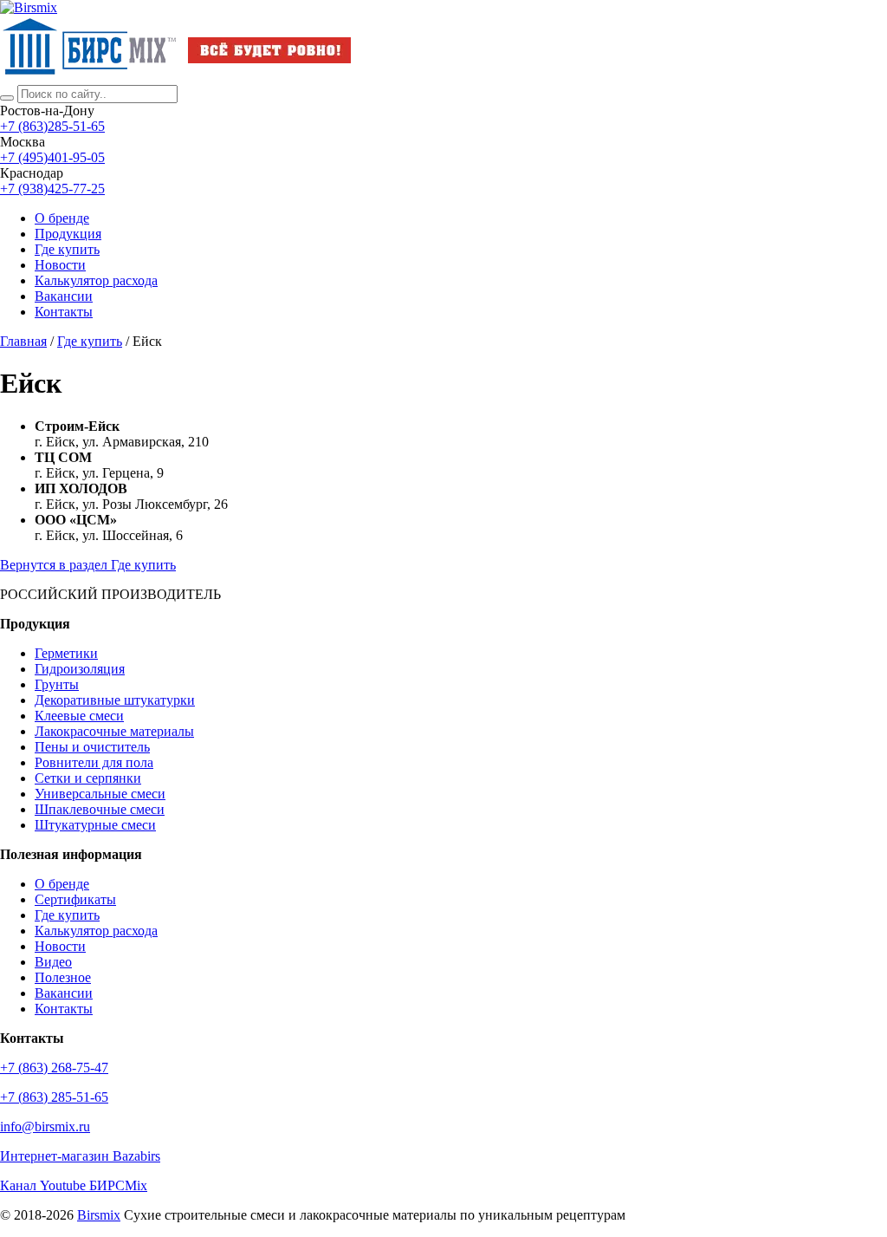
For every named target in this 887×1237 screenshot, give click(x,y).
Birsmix (98, 1215)
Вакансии (64, 296)
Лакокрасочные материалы (114, 731)
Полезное (63, 977)
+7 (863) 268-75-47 (54, 1067)
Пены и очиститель (92, 746)
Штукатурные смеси (95, 824)
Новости (60, 264)
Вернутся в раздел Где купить (88, 564)
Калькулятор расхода (96, 930)
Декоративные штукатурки (115, 700)
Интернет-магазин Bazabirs (80, 1156)
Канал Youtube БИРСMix (73, 1185)
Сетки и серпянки (88, 778)
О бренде (62, 218)
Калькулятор (96, 280)
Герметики (66, 653)
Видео (53, 961)
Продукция (68, 233)
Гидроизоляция (80, 668)
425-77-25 (52, 188)
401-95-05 (52, 157)
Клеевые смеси (79, 715)
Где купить (67, 249)
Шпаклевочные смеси (100, 809)
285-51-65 (52, 126)
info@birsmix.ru (45, 1126)
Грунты (57, 684)
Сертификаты (75, 899)
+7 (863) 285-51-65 (54, 1097)
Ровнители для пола (94, 762)
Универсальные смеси (100, 793)
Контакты (64, 311)
